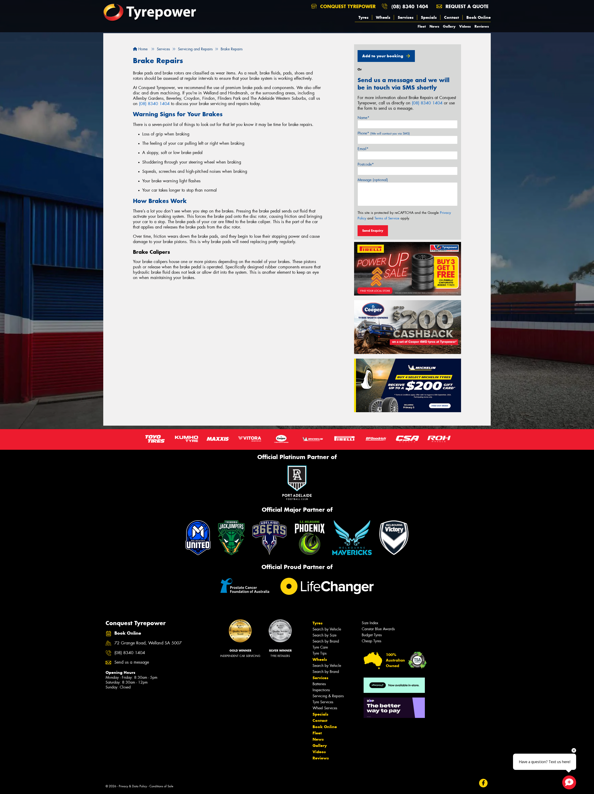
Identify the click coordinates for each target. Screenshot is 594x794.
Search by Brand (326, 641)
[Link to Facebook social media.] (483, 783)
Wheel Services (325, 708)
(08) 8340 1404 (409, 6)
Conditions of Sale (161, 786)
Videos (465, 26)
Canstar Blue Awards (378, 629)
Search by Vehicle (327, 629)
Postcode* (366, 164)
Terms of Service (386, 218)
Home (142, 49)
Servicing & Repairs (328, 696)
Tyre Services (323, 702)
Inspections (321, 690)
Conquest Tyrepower (347, 6)
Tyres (363, 17)
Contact (451, 17)
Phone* (384, 133)
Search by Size (324, 635)
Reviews (482, 26)
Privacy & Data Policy (133, 786)
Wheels (383, 17)
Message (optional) (373, 179)
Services (405, 17)
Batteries (319, 683)
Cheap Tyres (371, 641)
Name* (363, 117)
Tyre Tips (319, 653)
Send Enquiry (372, 230)
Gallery (449, 26)
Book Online (478, 17)
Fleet (422, 26)
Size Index (370, 622)
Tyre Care (320, 647)
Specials (429, 17)
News (434, 26)
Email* (363, 148)
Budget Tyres (372, 635)
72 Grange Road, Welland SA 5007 (148, 643)
